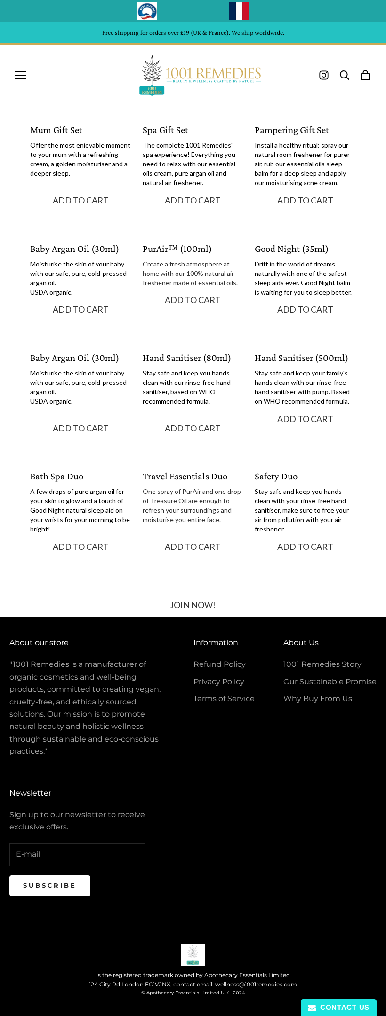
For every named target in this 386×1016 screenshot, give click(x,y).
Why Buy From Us (317, 698)
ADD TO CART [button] (81, 200)
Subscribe (50, 885)
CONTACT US (343, 1007)
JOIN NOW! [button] (193, 605)
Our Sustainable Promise (330, 681)
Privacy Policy (218, 681)
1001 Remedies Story (322, 664)
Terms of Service (224, 698)
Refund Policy (219, 664)
